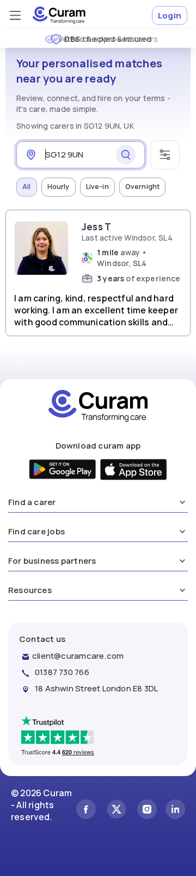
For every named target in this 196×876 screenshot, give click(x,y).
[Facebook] (86, 810)
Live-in (97, 186)
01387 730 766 (62, 672)
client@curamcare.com (78, 655)
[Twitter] (116, 810)
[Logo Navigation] (59, 15)
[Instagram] (147, 810)
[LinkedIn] (175, 810)
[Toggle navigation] (15, 15)
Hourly (58, 186)
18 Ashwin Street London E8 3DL (96, 688)
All (26, 186)
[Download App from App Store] (134, 470)
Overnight (142, 186)
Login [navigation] (169, 15)
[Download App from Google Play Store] (63, 470)
